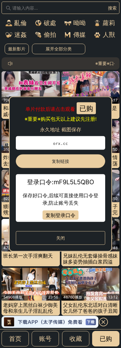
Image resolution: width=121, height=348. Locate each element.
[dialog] (60, 174)
